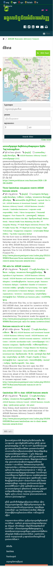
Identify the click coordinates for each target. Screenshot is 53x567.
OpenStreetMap (35, 100)
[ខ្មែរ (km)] (46, 10)
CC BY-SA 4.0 (25, 445)
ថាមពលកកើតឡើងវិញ (36, 360)
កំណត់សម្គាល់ (11, 556)
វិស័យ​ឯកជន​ (20, 297)
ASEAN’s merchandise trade (20, 341)
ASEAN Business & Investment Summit (22, 203)
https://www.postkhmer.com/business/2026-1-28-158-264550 (25, 182)
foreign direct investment (12, 347)
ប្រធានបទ (7, 114)
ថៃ (37, 2)
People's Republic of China (36, 357)
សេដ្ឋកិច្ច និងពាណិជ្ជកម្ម (9, 155)
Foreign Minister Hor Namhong (35, 347)
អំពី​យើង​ (9, 546)
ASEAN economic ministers (29, 338)
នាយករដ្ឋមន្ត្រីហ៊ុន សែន (9, 297)
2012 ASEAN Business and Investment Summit (32, 332)
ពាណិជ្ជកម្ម (28, 197)
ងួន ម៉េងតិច (21, 357)
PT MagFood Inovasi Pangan (31, 227)
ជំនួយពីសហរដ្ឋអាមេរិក (18, 363)
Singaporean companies (23, 230)
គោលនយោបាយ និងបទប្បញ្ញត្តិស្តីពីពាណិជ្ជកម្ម (29, 272)
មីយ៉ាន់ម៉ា (30, 2)
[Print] (46, 27)
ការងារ (16, 212)
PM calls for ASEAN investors (16, 266)
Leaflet (24, 100)
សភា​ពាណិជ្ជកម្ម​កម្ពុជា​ (38, 341)
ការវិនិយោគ (20, 197)
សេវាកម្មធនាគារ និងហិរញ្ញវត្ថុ (40, 194)
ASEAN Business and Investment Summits (26, 278)
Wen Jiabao (30, 363)
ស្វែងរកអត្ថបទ (8, 105)
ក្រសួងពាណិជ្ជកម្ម (41, 293)
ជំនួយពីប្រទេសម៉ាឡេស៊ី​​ (35, 218)
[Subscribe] (42, 27)
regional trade (22, 360)
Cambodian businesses (19, 209)
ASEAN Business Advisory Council (23, 39)
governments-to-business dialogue (21, 290)
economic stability (9, 287)
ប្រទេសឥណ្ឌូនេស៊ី (31, 215)
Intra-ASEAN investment (12, 351)
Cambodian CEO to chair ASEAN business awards (25, 392)
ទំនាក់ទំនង (10, 551)
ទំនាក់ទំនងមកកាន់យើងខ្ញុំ (27, 510)
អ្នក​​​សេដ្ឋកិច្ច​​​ (21, 287)
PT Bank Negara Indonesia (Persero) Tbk (33, 224)
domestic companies (10, 344)
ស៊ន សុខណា (30, 405)
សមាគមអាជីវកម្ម (40, 152)
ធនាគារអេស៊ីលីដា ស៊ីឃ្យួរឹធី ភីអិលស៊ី (26, 200)
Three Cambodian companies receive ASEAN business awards (23, 189)
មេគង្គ (7, 2)
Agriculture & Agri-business (13, 275)
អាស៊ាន (42, 399)
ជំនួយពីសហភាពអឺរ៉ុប (25, 344)
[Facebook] (25, 27)
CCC (47, 341)
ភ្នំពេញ (5, 405)
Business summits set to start (16, 326)
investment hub (8, 354)
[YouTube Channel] (37, 27)
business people (33, 281)
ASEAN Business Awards (34, 206)
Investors (18, 293)
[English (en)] (43, 10)
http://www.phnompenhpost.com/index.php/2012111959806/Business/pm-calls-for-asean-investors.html (26, 320)
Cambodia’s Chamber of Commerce (33, 284)
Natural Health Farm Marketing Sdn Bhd (24, 221)
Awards (6, 209)
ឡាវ (22, 2)
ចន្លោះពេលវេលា (9, 123)
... (40, 175)
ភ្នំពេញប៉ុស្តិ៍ (28, 152)
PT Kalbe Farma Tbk (10, 227)
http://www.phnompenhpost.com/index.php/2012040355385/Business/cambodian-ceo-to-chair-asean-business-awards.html (26, 421)
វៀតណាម (9, 6)
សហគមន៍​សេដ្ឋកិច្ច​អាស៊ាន (19, 281)
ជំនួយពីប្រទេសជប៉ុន (21, 354)
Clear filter (46, 140)
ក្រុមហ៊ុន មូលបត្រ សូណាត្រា (17, 405)
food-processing (31, 287)
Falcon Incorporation (27, 212)
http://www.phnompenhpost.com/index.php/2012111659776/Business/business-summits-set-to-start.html (26, 385)
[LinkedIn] (33, 27)
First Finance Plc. (18, 215)
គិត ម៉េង (31, 354)
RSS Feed (44, 53)
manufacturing (29, 293)
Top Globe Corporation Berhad (21, 234)
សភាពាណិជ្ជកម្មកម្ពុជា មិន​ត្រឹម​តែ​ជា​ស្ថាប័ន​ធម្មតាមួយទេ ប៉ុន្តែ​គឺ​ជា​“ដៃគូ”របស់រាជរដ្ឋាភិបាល (24, 148)
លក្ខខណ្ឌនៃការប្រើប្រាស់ (14, 561)
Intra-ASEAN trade (30, 351)
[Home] (3, 39)
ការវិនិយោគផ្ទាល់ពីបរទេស (40, 344)
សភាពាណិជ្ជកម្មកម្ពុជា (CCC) (11, 158)
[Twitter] (29, 27)
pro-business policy (33, 297)
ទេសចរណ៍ (47, 360)
